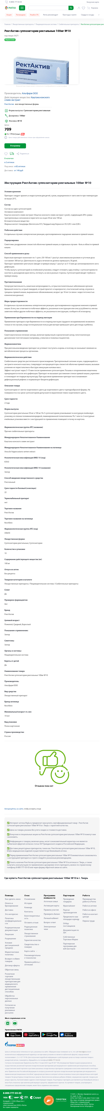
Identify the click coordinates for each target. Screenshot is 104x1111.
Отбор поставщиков (69, 925)
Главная (7, 24)
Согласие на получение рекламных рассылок (10, 1009)
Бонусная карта (93, 2)
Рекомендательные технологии (32, 956)
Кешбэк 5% (34, 15)
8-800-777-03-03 (12, 1093)
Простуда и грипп (69, 15)
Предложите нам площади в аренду (71, 918)
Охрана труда (89, 921)
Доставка (9, 910)
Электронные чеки (50, 928)
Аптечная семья (51, 902)
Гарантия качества (32, 940)
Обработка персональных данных (11, 998)
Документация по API (71, 931)
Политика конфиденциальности (13, 921)
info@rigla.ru (89, 1106)
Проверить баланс (52, 914)
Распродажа (20, 15)
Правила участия (51, 910)
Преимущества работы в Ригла (89, 900)
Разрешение (10, 939)
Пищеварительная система (46, 24)
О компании (29, 899)
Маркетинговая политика (12, 953)
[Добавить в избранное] (6, 154)
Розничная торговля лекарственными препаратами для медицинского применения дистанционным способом (12, 983)
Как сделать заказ (13, 899)
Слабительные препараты (68, 24)
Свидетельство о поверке (31, 946)
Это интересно (11, 914)
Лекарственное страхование (31, 935)
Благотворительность (32, 917)
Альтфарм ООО (30, 93)
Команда (28, 908)
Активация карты (51, 906)
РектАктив (9, 104)
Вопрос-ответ (50, 923)
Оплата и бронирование (11, 904)
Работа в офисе (89, 910)
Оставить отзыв (31, 923)
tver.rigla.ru (83, 1052)
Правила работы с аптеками (32, 963)
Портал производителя (70, 911)
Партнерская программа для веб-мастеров (69, 946)
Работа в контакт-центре (90, 915)
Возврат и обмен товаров (12, 960)
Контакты (28, 912)
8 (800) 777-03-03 (54, 1060)
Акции (9, 15)
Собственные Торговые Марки (70, 938)
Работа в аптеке (90, 906)
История (28, 903)
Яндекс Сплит (10, 40)
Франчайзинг (69, 906)
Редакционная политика (30, 928)
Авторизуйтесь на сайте (13, 809)
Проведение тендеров (68, 900)
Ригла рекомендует (50, 15)
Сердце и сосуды (87, 15)
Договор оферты (12, 966)
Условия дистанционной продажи (12, 945)
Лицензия (9, 935)
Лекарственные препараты (23, 24)
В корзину (15, 146)
